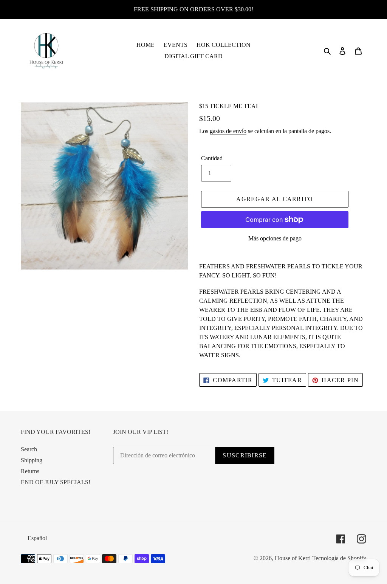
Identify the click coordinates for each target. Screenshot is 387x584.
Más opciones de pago (275, 238)
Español (37, 538)
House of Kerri (293, 558)
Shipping (31, 460)
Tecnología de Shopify (339, 558)
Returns (30, 471)
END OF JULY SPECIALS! (55, 482)
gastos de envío (228, 131)
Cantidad (212, 158)
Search (29, 449)
